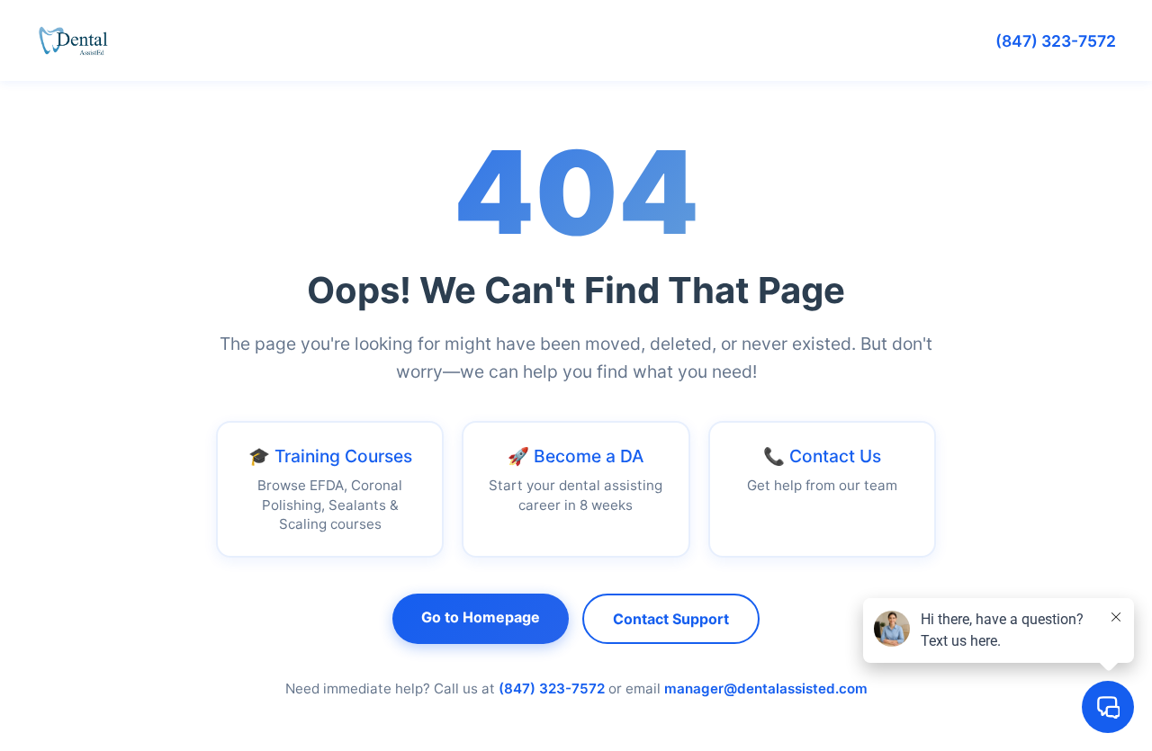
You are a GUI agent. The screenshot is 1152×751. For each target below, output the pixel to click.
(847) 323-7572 (1055, 40)
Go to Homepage (480, 617)
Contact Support (671, 619)
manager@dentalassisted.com (766, 688)
